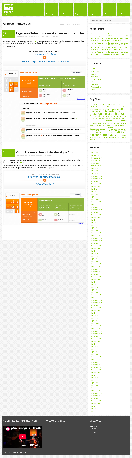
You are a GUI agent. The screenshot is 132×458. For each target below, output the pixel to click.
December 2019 (96, 207)
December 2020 (96, 176)
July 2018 (94, 251)
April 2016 (94, 321)
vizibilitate (110, 137)
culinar (121, 118)
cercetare (101, 118)
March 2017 (95, 292)
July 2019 (94, 220)
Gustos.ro (94, 77)
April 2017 (94, 290)
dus (38, 36)
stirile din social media (107, 133)
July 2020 (94, 189)
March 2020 (95, 199)
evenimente (100, 121)
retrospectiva (97, 130)
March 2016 (95, 323)
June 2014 (94, 378)
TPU (91, 431)
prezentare (97, 128)
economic (93, 121)
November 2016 (96, 303)
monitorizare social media (107, 125)
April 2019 (94, 228)
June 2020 (94, 192)
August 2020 (95, 186)
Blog (73, 24)
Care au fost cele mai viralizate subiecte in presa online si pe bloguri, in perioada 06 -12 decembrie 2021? (109, 48)
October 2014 (96, 367)
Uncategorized (96, 87)
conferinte (115, 118)
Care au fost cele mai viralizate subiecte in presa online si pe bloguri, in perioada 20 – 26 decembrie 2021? (109, 44)
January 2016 (95, 328)
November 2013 (96, 396)
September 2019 (96, 215)
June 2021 (94, 168)
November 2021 (96, 161)
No (55, 36)
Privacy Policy (93, 433)
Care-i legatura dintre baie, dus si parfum (44, 152)
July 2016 (94, 313)
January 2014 (95, 390)
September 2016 (96, 308)
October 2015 (96, 336)
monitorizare (109, 123)
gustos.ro (116, 121)
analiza (92, 104)
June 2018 (94, 254)
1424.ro (25, 36)
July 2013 (94, 406)
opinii (91, 128)
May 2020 (94, 194)
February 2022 (96, 155)
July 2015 (94, 344)
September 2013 (96, 401)
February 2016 (96, 326)
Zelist (93, 90)
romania (107, 130)
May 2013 (94, 411)
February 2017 (96, 295)
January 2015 (95, 359)
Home (69, 24)
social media (118, 130)
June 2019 (94, 223)
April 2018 (94, 259)
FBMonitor (93, 429)
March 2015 (95, 354)
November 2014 (96, 365)
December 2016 (96, 300)
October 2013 (96, 398)
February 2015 (96, 357)
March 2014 (95, 385)
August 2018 (95, 248)
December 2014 (96, 362)
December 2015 (96, 331)
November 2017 (96, 272)
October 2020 (96, 181)
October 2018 (96, 243)
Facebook (109, 120)
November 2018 (96, 241)
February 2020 (96, 202)
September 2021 (96, 166)
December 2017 (96, 269)
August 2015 (95, 341)
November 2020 (96, 179)
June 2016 (94, 316)
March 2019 (95, 230)
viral (95, 137)
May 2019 (94, 225)
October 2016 (96, 305)
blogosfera (117, 104)
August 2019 (95, 217)
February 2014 (96, 388)
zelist (121, 137)
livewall (99, 123)
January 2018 (95, 266)
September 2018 (96, 246)
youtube (117, 137)
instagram (123, 121)
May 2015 (94, 349)
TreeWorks (95, 84)
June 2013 (94, 409)
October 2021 (96, 163)
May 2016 (94, 318)
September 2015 (96, 339)
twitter (91, 137)
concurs (34, 36)
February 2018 (96, 264)
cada (33, 155)
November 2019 (96, 210)
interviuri (93, 123)
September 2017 (96, 277)
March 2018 (95, 261)
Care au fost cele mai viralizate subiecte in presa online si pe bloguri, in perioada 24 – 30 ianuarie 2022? (109, 39)
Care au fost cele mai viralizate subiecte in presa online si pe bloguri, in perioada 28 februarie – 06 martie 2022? (109, 35)
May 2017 (94, 287)
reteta (105, 128)
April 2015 (94, 352)
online (122, 125)
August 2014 (95, 372)
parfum (40, 155)
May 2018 (94, 256)
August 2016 (95, 310)
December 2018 (96, 238)
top (113, 135)
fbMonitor (94, 74)
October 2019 (96, 212)
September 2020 (96, 184)
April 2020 (94, 197)
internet (42, 36)
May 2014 (94, 380)
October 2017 (96, 274)
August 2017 (95, 279)
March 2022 (95, 153)
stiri (100, 132)
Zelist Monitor (94, 427)
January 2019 (95, 235)
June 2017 (94, 285)
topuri (117, 135)
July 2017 (94, 282)
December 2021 (96, 158)
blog (112, 104)
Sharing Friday (96, 79)
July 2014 (94, 375)
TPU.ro (93, 82)
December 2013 (96, 393)
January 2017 (95, 297)
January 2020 (95, 204)
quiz (101, 128)
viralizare (101, 137)
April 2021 (94, 173)
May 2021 (94, 171)
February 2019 (96, 233)
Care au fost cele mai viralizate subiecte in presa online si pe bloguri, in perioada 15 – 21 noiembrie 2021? (109, 53)
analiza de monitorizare (103, 104)
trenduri (123, 135)
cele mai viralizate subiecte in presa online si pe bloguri (107, 111)
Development (95, 71)
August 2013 (95, 403)
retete (110, 127)
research (47, 36)
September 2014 (96, 370)
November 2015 (96, 334)
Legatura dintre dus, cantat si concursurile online (50, 33)
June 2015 (94, 347)
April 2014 (94, 383)
